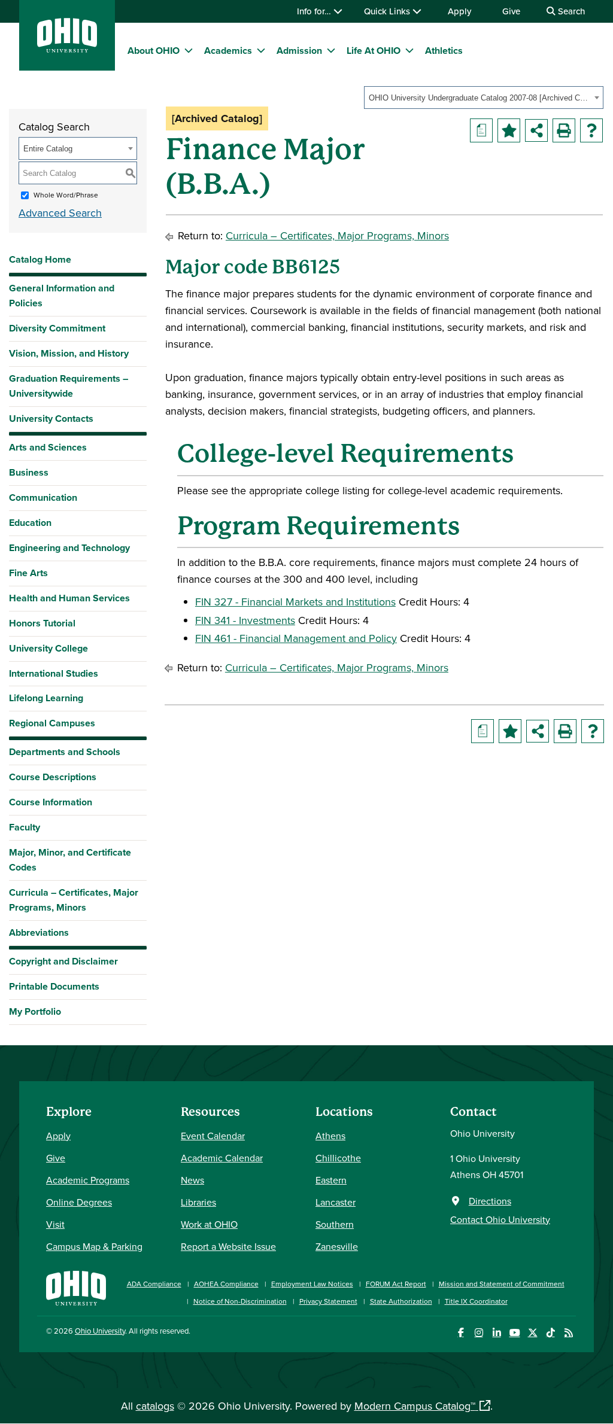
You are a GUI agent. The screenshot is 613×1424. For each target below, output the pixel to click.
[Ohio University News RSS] (568, 1332)
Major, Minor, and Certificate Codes (70, 859)
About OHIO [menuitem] (154, 50)
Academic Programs (87, 1179)
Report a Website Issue (228, 1246)
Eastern (331, 1179)
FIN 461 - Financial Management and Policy (296, 638)
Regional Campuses (52, 723)
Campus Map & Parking (94, 1246)
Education (30, 523)
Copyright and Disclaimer (63, 961)
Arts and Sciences (48, 447)
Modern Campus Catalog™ (414, 1405)
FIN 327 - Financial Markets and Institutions (295, 601)
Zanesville (336, 1246)
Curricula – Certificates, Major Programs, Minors (73, 900)
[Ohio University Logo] (67, 48)
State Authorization (401, 1301)
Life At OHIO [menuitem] (373, 50)
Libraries (198, 1202)
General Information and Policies (61, 295)
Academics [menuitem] (228, 50)
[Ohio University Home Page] (76, 1287)
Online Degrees (79, 1202)
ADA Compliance (154, 1284)
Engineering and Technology (69, 548)
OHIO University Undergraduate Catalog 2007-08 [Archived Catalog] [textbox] (480, 97)
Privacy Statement (328, 1301)
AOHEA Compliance (226, 1284)
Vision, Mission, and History (69, 353)
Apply (459, 11)
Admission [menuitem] (299, 50)
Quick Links (388, 11)
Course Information (50, 802)
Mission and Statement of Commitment (502, 1284)
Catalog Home (40, 259)
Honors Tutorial (42, 623)
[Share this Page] (536, 130)
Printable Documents (54, 986)
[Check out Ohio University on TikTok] (550, 1332)
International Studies (53, 673)
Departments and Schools (64, 752)
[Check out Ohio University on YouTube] (514, 1332)
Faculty (24, 827)
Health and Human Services (69, 598)
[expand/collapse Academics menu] (261, 50)
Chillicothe (338, 1157)
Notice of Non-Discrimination (240, 1301)
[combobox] (483, 97)
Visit (55, 1224)
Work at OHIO (209, 1224)
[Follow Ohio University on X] (532, 1332)
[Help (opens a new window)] (591, 130)
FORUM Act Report (396, 1284)
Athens (330, 1135)
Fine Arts (28, 573)
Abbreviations (39, 932)
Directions (490, 1200)
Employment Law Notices (312, 1284)
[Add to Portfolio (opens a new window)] (508, 130)
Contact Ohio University (500, 1219)
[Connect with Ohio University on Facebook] (460, 1332)
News (192, 1179)
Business (28, 472)
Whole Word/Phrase (66, 195)
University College (48, 648)
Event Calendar (213, 1135)
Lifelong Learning (46, 698)
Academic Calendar (222, 1157)
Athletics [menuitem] (444, 50)
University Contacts (51, 418)
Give (511, 11)
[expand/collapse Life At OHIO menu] (409, 50)
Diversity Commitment (57, 328)
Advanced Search (60, 212)
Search (570, 11)
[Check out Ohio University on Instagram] (478, 1332)
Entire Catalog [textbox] (47, 148)
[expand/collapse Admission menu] (331, 50)
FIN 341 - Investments (245, 620)
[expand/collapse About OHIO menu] (188, 50)
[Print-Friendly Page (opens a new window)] (564, 130)
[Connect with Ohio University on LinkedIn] (496, 1332)
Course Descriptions (52, 777)
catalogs (155, 1405)
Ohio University (100, 1330)
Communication (43, 497)
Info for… (315, 11)
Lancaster (335, 1202)
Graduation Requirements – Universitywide (68, 386)
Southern (334, 1224)
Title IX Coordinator (476, 1301)
